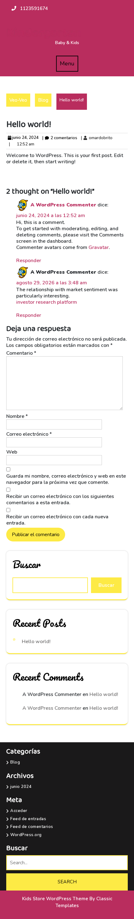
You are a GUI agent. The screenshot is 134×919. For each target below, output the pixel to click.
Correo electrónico (29, 434)
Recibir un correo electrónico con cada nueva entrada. (57, 520)
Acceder (18, 811)
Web (11, 452)
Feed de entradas (28, 819)
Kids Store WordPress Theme (55, 899)
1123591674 (34, 8)
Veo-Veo (18, 100)
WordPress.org (26, 835)
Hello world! (36, 641)
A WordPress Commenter (63, 204)
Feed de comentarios (31, 827)
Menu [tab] (69, 66)
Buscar (26, 564)
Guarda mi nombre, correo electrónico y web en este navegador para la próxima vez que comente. (66, 479)
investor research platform (46, 302)
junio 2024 (20, 787)
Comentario (21, 353)
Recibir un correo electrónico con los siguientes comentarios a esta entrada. (60, 499)
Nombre (17, 416)
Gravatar (99, 247)
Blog (43, 100)
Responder (28, 260)
